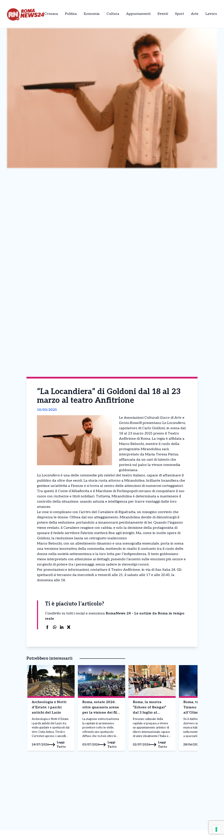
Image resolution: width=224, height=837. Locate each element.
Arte (194, 14)
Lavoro (211, 14)
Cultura (113, 14)
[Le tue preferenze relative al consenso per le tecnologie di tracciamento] (216, 829)
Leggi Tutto (61, 744)
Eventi (163, 14)
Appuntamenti (138, 14)
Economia (92, 14)
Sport (179, 14)
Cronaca (51, 14)
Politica (71, 14)
